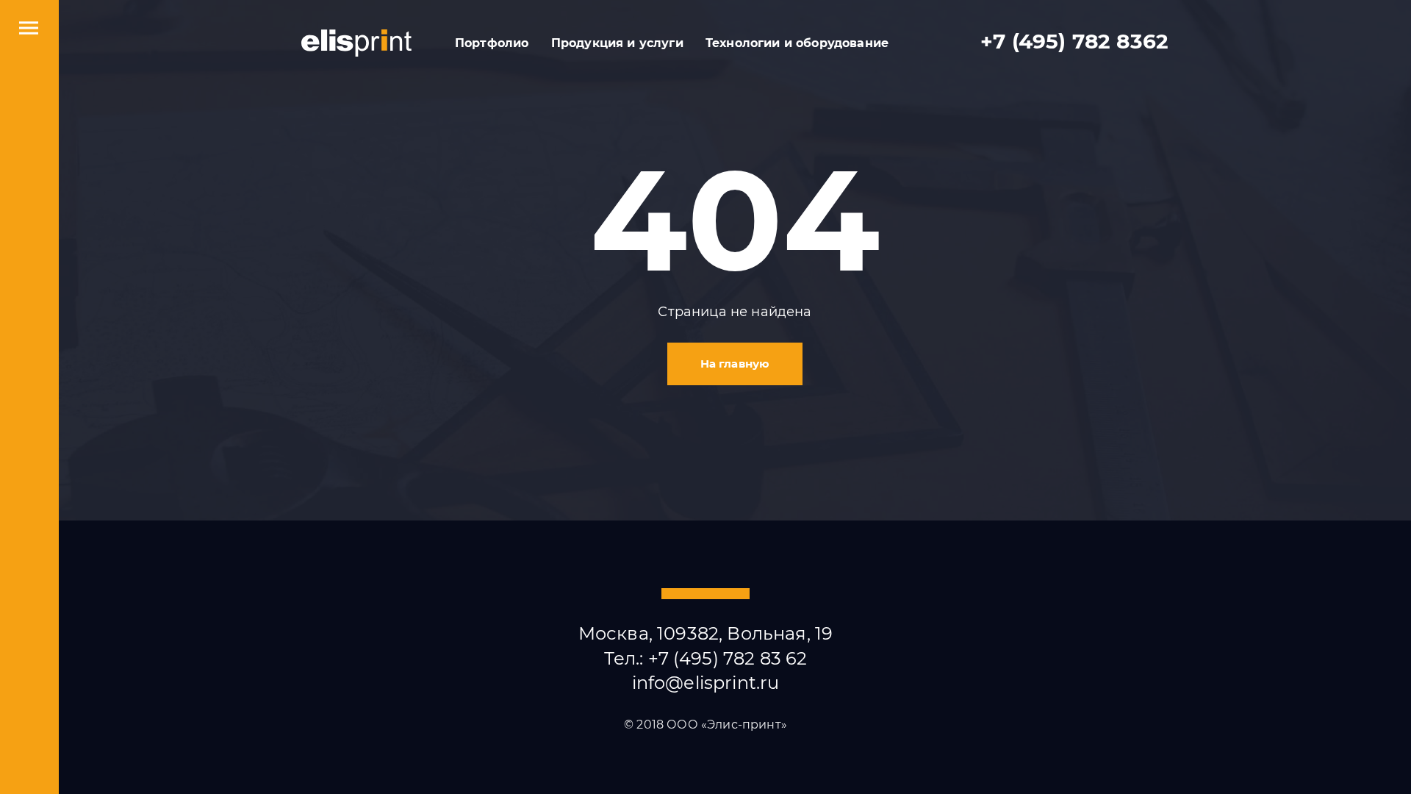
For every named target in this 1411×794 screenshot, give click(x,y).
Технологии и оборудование (797, 43)
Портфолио (491, 43)
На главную (735, 364)
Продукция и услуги (617, 43)
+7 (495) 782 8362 (1074, 41)
